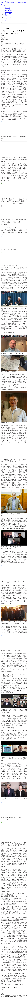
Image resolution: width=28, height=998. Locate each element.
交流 (6, 14)
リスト (2, 989)
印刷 (2, 983)
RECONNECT (8, 10)
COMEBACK (8, 12)
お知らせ (7, 18)
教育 (6, 16)
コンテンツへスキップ (6, 1)
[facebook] (1, 990)
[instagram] (3, 990)
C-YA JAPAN (8, 13)
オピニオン (8, 17)
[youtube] (2, 990)
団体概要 (7, 8)
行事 (9, 9)
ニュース (7, 20)
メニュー (3, 5)
